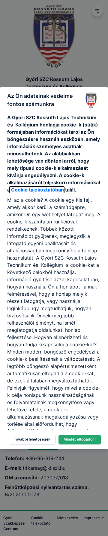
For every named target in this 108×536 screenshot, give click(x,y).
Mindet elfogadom (80, 439)
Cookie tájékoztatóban (37, 190)
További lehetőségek (32, 439)
